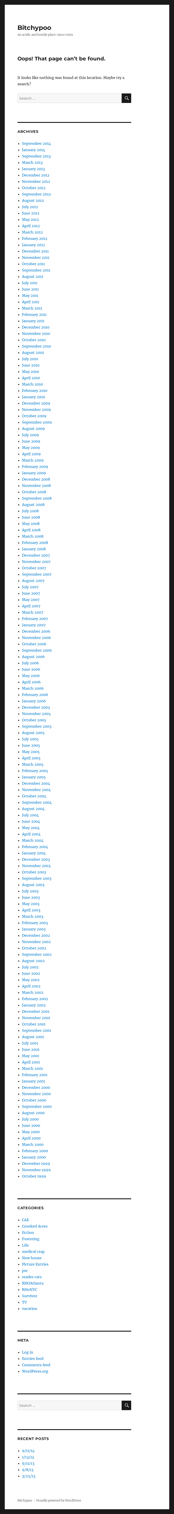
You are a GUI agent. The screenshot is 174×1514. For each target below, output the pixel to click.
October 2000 (34, 1100)
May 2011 (30, 295)
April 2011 (30, 302)
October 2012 (34, 188)
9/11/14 (28, 1450)
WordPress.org (35, 1371)
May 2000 (31, 1132)
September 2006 (37, 650)
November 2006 (36, 637)
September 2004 (37, 802)
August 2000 (33, 1113)
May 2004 (31, 827)
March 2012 (32, 232)
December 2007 (36, 555)
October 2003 (34, 872)
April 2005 (31, 758)
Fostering (30, 1239)
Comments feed (36, 1365)
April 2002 (31, 986)
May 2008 (31, 523)
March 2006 (33, 688)
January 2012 (33, 245)
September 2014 (36, 143)
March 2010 (32, 384)
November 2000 (36, 1094)
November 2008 (36, 485)
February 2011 (34, 314)
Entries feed (33, 1358)
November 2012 (36, 181)
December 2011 (35, 251)
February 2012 (34, 238)
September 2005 (37, 726)
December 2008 (36, 479)
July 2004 (30, 815)
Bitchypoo (34, 27)
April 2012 (31, 226)
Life (25, 1245)
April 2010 (31, 378)
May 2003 (30, 903)
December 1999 (36, 1163)
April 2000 (31, 1138)
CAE (25, 1220)
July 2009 (30, 435)
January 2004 (34, 853)
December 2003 (36, 859)
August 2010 (33, 352)
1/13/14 (28, 1457)
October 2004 (34, 796)
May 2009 (31, 447)
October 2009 (34, 416)
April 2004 (31, 834)
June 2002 (31, 973)
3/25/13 (28, 1476)
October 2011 (33, 264)
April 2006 (31, 682)
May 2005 (31, 751)
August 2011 (32, 276)
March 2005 (33, 764)
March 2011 (32, 308)
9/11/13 (28, 1463)
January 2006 (34, 701)
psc (25, 1270)
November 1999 (36, 1170)
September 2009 (37, 422)
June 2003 (31, 897)
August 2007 (33, 580)
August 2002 (33, 960)
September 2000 (37, 1106)
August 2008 (33, 504)
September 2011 (36, 270)
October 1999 (34, 1176)
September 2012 (36, 194)
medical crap (33, 1251)
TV (24, 1302)
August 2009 (33, 428)
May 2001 (30, 1056)
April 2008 (31, 530)
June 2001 (30, 1049)
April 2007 (31, 606)
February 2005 (35, 770)
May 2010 (30, 371)
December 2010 (35, 327)
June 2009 (31, 441)
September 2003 (36, 878)
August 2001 (33, 1037)
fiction (28, 1232)
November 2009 (36, 409)
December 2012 (35, 175)
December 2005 (36, 707)
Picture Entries (35, 1264)
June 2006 (31, 669)
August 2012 (33, 200)
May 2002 (31, 980)
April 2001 (31, 1062)
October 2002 (34, 948)
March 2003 (32, 916)
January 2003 (34, 929)
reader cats (32, 1277)
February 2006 (35, 694)
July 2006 (30, 663)
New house (32, 1258)
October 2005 (34, 720)
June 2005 (31, 745)
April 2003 (31, 910)
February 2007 (35, 618)
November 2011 (35, 257)
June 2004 (31, 821)
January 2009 (34, 473)
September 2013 (36, 156)
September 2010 (36, 346)
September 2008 (37, 498)
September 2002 (37, 954)
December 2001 (35, 1011)
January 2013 (33, 169)
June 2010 (30, 365)
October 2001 (34, 1024)
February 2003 (35, 922)
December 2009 (36, 403)
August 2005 (33, 732)
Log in (27, 1352)
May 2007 (30, 599)
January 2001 (33, 1081)
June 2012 (30, 213)
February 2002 (35, 999)
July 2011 (29, 283)
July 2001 (30, 1043)
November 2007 (36, 561)
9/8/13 (28, 1469)
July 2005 (30, 739)
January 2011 (33, 321)
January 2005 (34, 777)
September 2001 (36, 1030)
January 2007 (34, 625)
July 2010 (30, 359)
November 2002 (36, 941)
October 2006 (34, 644)
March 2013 (32, 162)
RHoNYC (29, 1289)
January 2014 (33, 150)
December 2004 (36, 783)
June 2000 (31, 1125)
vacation (29, 1308)
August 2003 (33, 884)
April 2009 (31, 454)
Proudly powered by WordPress (58, 1500)
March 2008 (33, 536)
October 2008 (34, 492)
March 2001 (32, 1068)
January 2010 (33, 397)
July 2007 (30, 587)
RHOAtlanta (33, 1283)
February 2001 (34, 1075)
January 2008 (34, 549)
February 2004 (35, 846)
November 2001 (36, 1018)
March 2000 (33, 1144)
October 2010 (34, 340)
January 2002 (34, 1005)
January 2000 (34, 1157)
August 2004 (33, 808)
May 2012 (30, 219)
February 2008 (35, 542)
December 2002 (36, 935)
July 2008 (30, 511)
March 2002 (33, 992)
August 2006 (33, 656)
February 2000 (35, 1151)
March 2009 (33, 460)
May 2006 (31, 675)
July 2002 (30, 967)
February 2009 (35, 466)
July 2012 (30, 207)
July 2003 (30, 891)
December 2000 (36, 1087)
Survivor (29, 1296)
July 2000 (30, 1119)
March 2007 (32, 612)
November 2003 (36, 865)
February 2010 (34, 390)
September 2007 (36, 574)
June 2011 (30, 289)
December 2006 (36, 631)
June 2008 (31, 517)
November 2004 (36, 789)
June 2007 (31, 593)
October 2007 (34, 568)
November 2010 (36, 333)
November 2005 (36, 713)
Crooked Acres (35, 1226)
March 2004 (33, 840)
